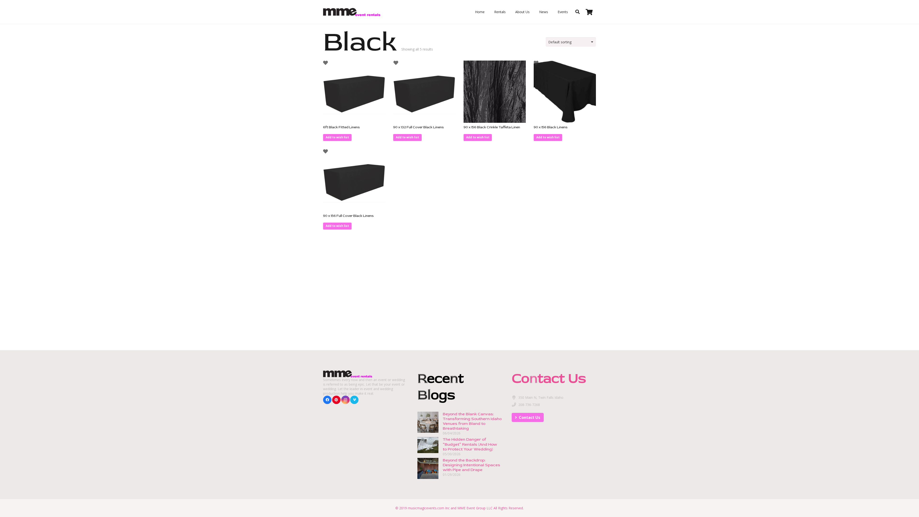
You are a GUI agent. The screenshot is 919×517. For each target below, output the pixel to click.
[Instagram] (345, 400)
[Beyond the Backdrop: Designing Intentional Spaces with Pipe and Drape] (427, 460)
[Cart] (589, 12)
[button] (337, 137)
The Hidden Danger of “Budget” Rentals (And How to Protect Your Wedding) (470, 444)
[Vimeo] (354, 400)
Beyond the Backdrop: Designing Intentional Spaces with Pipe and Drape (471, 465)
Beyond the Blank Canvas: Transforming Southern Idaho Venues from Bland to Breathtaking (472, 421)
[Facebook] (327, 400)
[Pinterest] (336, 400)
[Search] (577, 12)
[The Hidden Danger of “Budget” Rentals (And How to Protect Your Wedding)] (427, 439)
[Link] (351, 12)
